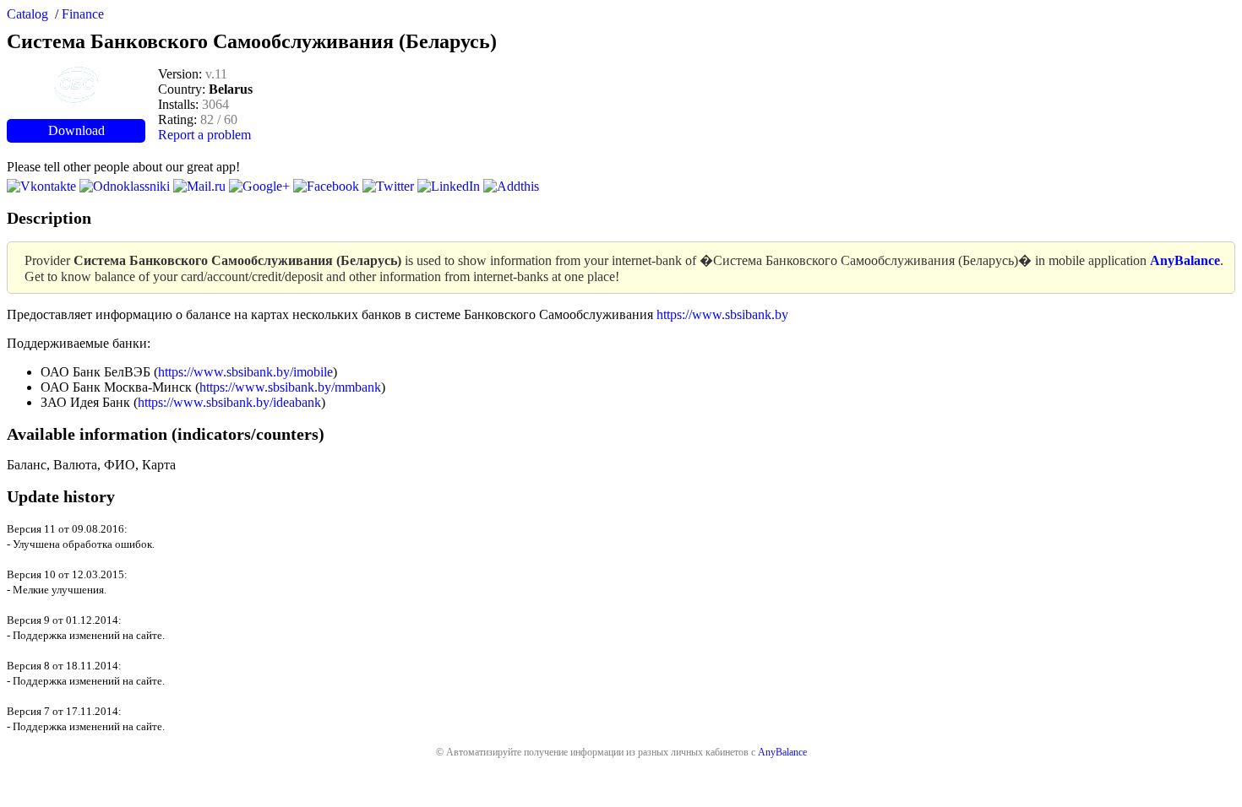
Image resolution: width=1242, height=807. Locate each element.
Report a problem (204, 134)
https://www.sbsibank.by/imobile (245, 372)
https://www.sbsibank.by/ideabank (229, 402)
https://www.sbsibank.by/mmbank (290, 387)
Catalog (27, 14)
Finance (83, 14)
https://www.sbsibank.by (722, 314)
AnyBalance (782, 752)
